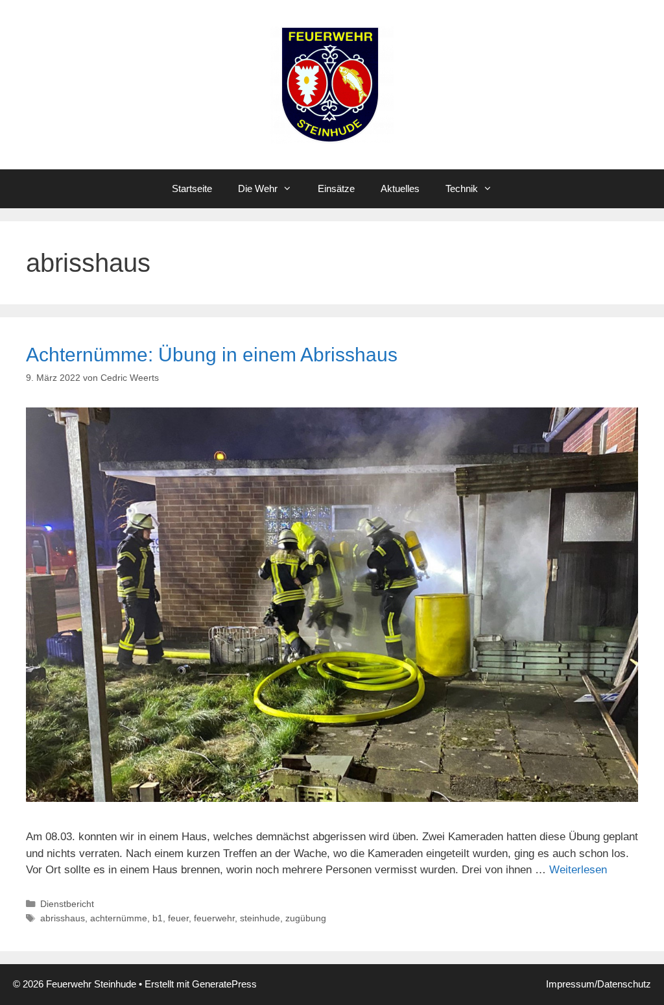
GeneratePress (224, 983)
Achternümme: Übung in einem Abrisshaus (211, 354)
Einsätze (336, 188)
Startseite (192, 188)
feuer (178, 918)
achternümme (118, 918)
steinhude (260, 918)
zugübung (305, 918)
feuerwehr (214, 918)
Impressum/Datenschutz (598, 983)
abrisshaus (62, 918)
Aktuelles (400, 188)
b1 (157, 918)
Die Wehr (258, 188)
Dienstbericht (67, 904)
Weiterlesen (578, 870)
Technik (461, 188)
